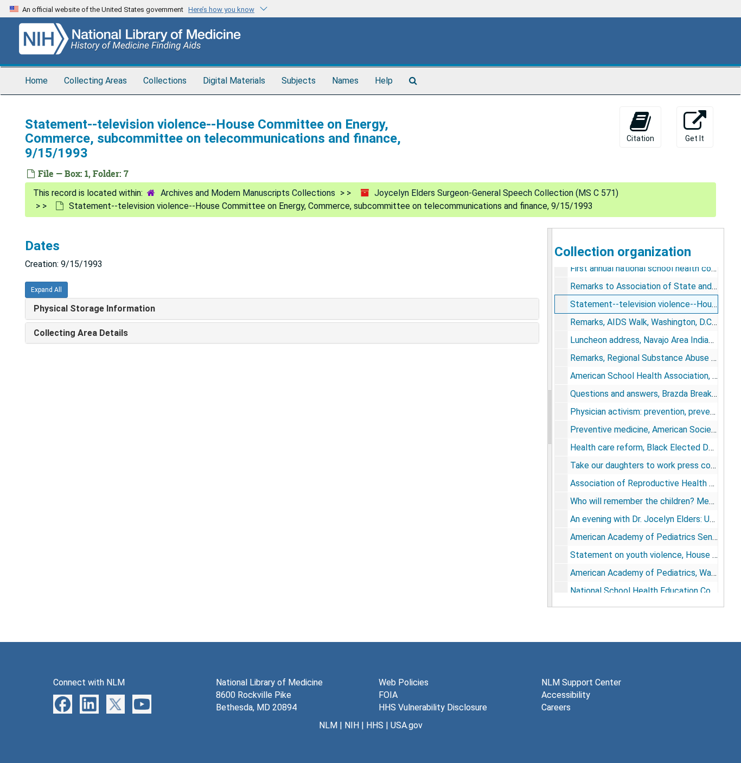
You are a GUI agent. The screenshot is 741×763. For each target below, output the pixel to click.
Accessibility (565, 695)
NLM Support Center (581, 682)
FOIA (388, 695)
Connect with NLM (89, 682)
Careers (556, 707)
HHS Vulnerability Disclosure (433, 707)
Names (345, 80)
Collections (165, 80)
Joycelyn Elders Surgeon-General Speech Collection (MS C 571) (496, 193)
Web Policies (404, 682)
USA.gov (407, 725)
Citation (640, 138)
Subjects (299, 80)
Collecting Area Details (81, 333)
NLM (328, 725)
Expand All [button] (46, 290)
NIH (351, 725)
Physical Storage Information (94, 308)
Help (384, 80)
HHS (375, 725)
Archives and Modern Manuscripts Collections (248, 193)
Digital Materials (234, 80)
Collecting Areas (95, 80)
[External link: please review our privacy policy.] (62, 703)
